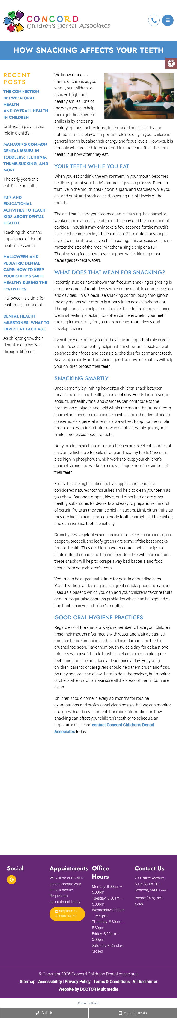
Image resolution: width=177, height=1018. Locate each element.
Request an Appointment (66, 914)
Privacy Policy (78, 981)
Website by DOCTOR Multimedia (88, 988)
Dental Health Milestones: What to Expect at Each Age (26, 322)
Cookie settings (88, 1003)
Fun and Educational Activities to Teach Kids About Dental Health (24, 210)
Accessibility (50, 981)
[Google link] (11, 879)
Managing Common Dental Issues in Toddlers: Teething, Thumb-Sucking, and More (25, 157)
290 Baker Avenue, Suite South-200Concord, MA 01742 (151, 884)
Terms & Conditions (112, 981)
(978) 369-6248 (154, 20)
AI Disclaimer (145, 981)
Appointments (135, 1013)
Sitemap (27, 981)
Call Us (47, 1013)
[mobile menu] (168, 20)
